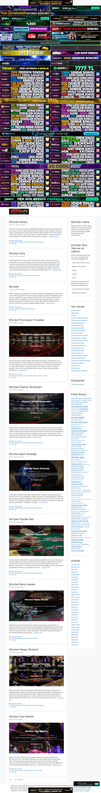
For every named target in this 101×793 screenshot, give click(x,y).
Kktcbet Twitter (75, 524)
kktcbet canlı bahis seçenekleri (78, 436)
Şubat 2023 (74, 639)
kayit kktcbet (83, 409)
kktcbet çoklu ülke (87, 537)
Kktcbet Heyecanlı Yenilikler (79, 355)
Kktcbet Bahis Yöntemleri (78, 345)
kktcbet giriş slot (86, 464)
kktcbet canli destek (79, 431)
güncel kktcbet (75, 409)
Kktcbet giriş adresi (76, 459)
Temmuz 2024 (75, 597)
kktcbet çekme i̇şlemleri (16, 507)
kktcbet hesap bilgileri (84, 472)
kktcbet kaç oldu (77, 484)
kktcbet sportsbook (76, 517)
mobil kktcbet (85, 544)
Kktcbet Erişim (75, 368)
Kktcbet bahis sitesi (79, 422)
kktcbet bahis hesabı (16, 638)
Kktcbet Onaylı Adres (77, 348)
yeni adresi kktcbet (76, 548)
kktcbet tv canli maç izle (79, 521)
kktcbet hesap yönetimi (28, 705)
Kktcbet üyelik (38, 507)
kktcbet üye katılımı (28, 770)
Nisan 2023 (74, 634)
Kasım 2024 (74, 587)
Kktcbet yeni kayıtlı (30, 308)
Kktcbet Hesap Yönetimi (23, 649)
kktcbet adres (83, 411)
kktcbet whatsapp (39, 705)
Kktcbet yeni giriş (76, 535)
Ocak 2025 (74, 582)
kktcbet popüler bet (36, 573)
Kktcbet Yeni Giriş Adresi (77, 537)
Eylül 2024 (74, 592)
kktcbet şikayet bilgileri (75, 544)
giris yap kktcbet (76, 404)
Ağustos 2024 (75, 594)
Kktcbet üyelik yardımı (34, 275)
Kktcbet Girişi (77, 464)
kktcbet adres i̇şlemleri (16, 705)
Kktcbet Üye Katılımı (21, 716)
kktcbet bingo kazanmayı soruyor (77, 426)
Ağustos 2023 (75, 624)
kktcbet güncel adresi (77, 468)
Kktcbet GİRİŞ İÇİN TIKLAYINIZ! (51, 43)
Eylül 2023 (74, 622)
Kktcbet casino (75, 438)
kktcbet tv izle (75, 523)
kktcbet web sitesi (85, 524)
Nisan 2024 (74, 604)
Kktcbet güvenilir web (23, 275)
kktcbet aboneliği (74, 411)
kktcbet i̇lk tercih (26, 638)
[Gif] (50, 101)
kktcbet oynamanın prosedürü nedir (78, 499)
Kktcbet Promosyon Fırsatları (26, 319)
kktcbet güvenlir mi (77, 470)
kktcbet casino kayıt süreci (76, 442)
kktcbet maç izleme (76, 487)
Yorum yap (13, 243)
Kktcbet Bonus (76, 428)
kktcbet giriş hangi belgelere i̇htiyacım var (79, 461)
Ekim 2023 (74, 619)
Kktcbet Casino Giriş (77, 353)
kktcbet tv (85, 518)
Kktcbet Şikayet (39, 442)
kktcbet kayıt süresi (15, 573)
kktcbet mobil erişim (16, 442)
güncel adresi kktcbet (79, 406)
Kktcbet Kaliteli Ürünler (78, 358)
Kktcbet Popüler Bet (21, 519)
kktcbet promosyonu (75, 511)
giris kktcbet (83, 402)
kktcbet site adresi (84, 511)
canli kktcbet (87, 398)
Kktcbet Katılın (75, 365)
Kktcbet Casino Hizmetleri (79, 338)
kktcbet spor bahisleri (76, 515)
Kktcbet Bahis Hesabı (22, 584)
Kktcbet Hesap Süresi (77, 343)
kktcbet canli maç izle (77, 433)
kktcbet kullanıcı (75, 486)
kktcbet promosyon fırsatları (40, 375)
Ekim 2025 (74, 569)
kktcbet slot (83, 513)
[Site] (25, 73)
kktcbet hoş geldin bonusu (77, 477)
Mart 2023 (74, 637)
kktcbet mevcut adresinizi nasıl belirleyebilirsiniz (80, 489)
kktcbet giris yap (77, 454)
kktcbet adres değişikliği (77, 413)
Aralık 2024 (74, 584)
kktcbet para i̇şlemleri (27, 375)
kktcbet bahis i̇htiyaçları (17, 770)
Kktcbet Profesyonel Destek (79, 340)
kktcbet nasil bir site (26, 573)
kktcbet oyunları (88, 499)
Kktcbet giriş (14, 275)
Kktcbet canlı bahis (76, 434)
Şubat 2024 (74, 609)
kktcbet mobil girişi (86, 491)
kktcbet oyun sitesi (75, 501)
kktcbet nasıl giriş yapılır (76, 497)
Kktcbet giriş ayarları (20, 308)
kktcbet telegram (76, 518)
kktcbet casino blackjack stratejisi (77, 440)
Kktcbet (14, 286)
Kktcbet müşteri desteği (77, 493)
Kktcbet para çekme (79, 505)
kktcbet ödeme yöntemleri (27, 442)
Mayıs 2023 (74, 632)
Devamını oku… (53, 236)
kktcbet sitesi (75, 513)
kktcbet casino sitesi (78, 444)
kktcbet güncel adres (16, 375)
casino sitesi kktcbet (76, 400)
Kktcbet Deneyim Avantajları (79, 335)
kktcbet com (74, 450)
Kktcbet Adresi (18, 221)
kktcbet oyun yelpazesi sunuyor (77, 503)
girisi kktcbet (75, 402)
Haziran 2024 (75, 599)
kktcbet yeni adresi (77, 533)
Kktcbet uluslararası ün (38, 242)
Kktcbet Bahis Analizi (77, 363)
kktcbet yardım (86, 526)
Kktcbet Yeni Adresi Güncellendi (80, 360)
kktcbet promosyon (77, 507)
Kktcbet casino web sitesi (77, 448)
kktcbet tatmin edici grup (86, 517)
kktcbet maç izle (84, 486)
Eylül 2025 (74, 572)
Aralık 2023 (74, 614)
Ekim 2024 (74, 589)
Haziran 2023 (75, 629)
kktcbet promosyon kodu (78, 509)
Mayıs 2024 (74, 602)
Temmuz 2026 (75, 564)
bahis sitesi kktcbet (77, 398)
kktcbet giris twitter (78, 452)
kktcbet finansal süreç (83, 450)
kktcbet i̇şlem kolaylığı (28, 507)
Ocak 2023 (74, 642)
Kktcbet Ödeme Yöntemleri (25, 387)
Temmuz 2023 (75, 627)
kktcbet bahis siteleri (76, 419)
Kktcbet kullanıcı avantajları (25, 242)
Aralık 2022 (74, 644)
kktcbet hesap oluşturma (77, 475)
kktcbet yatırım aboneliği (76, 528)
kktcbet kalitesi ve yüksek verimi (77, 479)
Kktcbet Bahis (77, 417)
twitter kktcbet (34, 638)
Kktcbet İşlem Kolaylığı (22, 454)
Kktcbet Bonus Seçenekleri (79, 370)
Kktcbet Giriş (17, 253)
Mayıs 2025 (74, 577)
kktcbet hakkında (75, 472)
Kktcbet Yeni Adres (79, 531)
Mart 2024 (74, 607)
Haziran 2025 (75, 574)
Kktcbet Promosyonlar (16, 240)
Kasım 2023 (74, 617)
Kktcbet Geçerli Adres (77, 350)
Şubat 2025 (74, 579)
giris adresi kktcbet (86, 400)
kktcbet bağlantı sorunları (76, 424)
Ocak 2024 (74, 612)
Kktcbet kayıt (76, 482)
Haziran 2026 (75, 567)
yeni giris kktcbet (37, 770)
